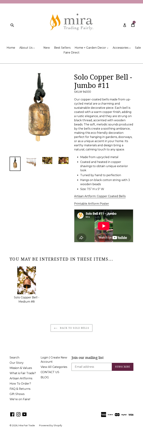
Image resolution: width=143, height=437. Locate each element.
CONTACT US (50, 372)
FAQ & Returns (20, 388)
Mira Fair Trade (26, 425)
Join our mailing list (88, 358)
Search (14, 357)
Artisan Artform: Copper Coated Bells (100, 196)
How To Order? (20, 383)
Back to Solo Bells (74, 328)
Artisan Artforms (21, 378)
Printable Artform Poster (91, 203)
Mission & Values (21, 368)
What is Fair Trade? (23, 373)
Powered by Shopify (50, 425)
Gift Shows (17, 394)
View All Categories (54, 367)
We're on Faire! (20, 399)
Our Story (17, 362)
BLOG (45, 377)
